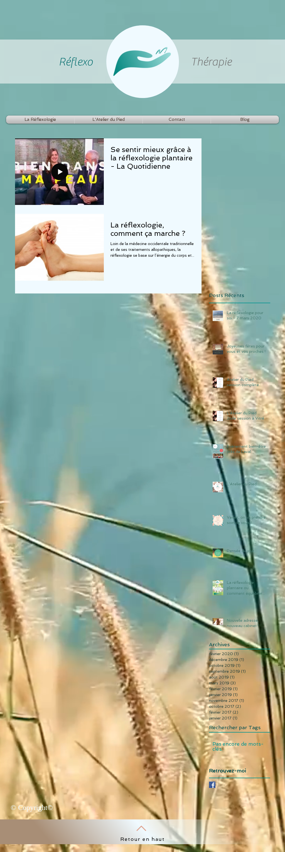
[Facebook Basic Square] (212, 785)
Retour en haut (142, 839)
